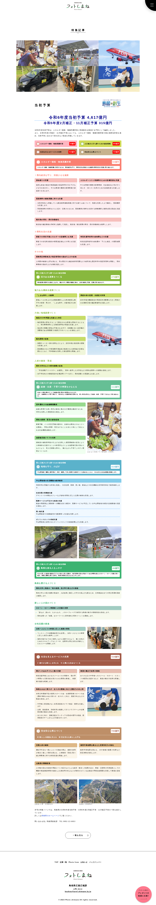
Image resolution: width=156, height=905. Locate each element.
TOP (56, 862)
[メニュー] (150, 5)
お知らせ (84, 862)
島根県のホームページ (50, 816)
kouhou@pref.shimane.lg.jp (78, 891)
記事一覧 (63, 862)
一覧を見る (78, 835)
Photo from (74, 862)
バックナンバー (95, 862)
